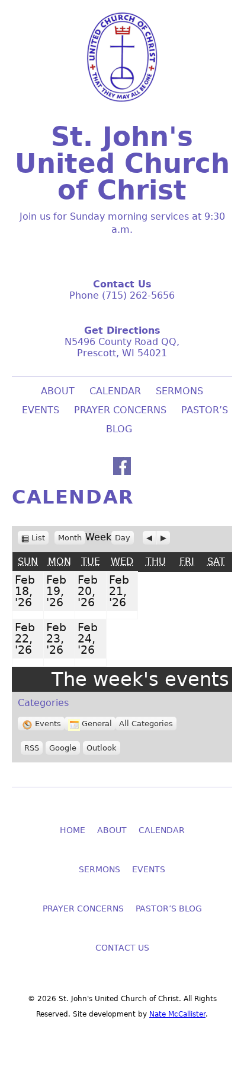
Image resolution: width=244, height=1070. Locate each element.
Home (72, 830)
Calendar (115, 391)
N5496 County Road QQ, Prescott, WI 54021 (122, 347)
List (40, 538)
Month (70, 537)
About (58, 391)
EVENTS (40, 410)
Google (62, 747)
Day (122, 537)
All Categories (146, 723)
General (97, 723)
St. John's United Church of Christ (122, 163)
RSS (31, 747)
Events (48, 723)
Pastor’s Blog (169, 908)
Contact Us (122, 947)
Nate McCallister (177, 1014)
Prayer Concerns (120, 410)
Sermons (179, 391)
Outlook (101, 747)
